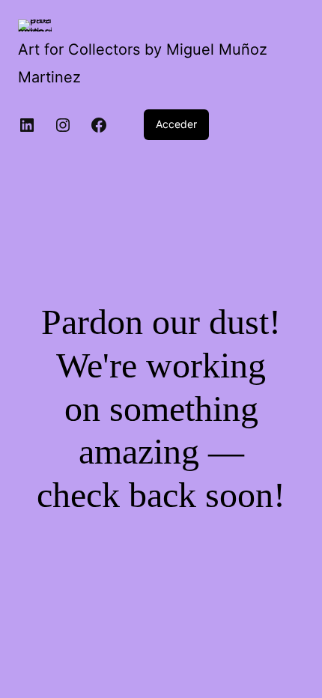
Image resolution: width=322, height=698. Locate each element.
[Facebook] (99, 125)
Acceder (176, 124)
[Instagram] (63, 125)
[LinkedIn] (27, 125)
